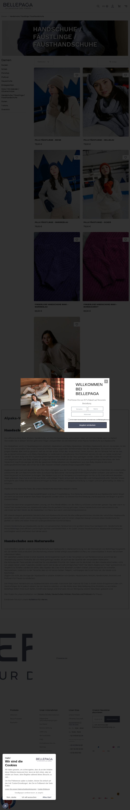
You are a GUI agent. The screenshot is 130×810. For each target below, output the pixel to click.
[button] (106, 381)
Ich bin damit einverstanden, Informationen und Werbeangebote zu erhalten (92, 419)
